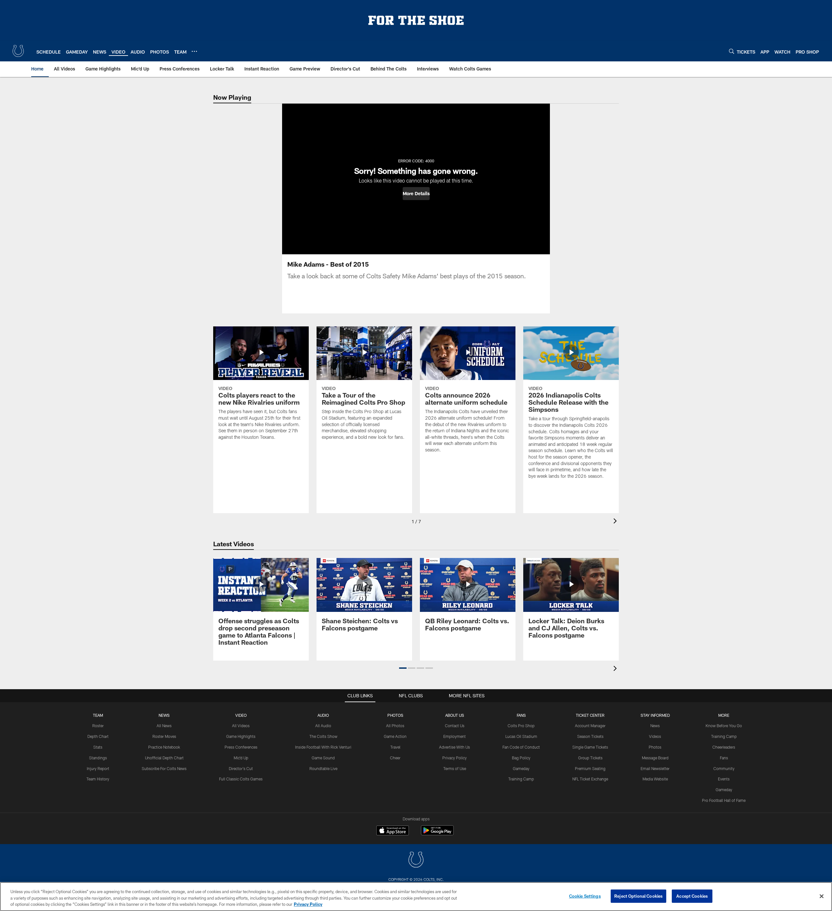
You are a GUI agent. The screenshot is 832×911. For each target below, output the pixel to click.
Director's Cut (241, 768)
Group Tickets (590, 757)
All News (164, 725)
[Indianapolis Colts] (416, 860)
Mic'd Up (241, 757)
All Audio (323, 725)
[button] (416, 193)
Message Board (655, 757)
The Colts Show (323, 736)
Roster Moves (164, 736)
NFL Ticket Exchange (590, 779)
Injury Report (98, 768)
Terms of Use (454, 768)
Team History (97, 779)
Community (723, 768)
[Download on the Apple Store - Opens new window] (392, 831)
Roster (98, 725)
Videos (655, 736)
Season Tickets (590, 736)
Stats (97, 747)
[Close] (821, 896)
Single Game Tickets (590, 747)
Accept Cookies (692, 895)
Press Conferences (241, 747)
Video (241, 715)
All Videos (241, 725)
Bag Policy (521, 757)
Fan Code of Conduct (521, 747)
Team (98, 715)
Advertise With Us (454, 747)
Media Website (655, 779)
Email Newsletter (655, 768)
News (164, 715)
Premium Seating (590, 768)
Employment (454, 736)
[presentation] (616, 521)
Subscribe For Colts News (164, 768)
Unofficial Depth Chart (164, 757)
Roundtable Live (323, 768)
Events (724, 779)
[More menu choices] (194, 51)
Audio (323, 715)
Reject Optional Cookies (638, 895)
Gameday (521, 768)
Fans (724, 757)
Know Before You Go (724, 725)
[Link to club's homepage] (18, 51)
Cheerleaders (723, 747)
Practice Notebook (164, 747)
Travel (395, 747)
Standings (98, 757)
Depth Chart (98, 736)
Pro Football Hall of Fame (724, 800)
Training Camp (521, 779)
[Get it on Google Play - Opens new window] (437, 833)
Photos (395, 715)
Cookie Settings (585, 895)
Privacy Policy (454, 757)
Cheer (395, 757)
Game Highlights (240, 736)
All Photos (395, 725)
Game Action (395, 736)
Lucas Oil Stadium (521, 736)
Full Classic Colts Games (241, 779)
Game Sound (323, 757)
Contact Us (454, 725)
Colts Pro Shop (521, 725)
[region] (416, 896)
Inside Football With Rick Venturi (323, 747)
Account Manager (590, 725)
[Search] (731, 51)
